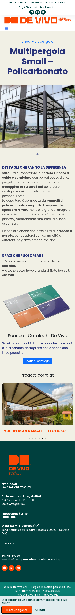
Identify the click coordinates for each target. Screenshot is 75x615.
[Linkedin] (43, 12)
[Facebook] (31, 12)
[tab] (37, 154)
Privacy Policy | (26, 594)
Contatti (22, 2)
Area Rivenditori (48, 7)
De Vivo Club (36, 2)
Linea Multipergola (37, 41)
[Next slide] (69, 121)
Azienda (11, 2)
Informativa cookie (46, 594)
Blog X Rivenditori (28, 7)
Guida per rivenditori (57, 2)
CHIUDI (40, 610)
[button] (6, 28)
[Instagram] (37, 12)
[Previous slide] (5, 121)
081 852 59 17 (15, 555)
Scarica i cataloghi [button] (37, 361)
